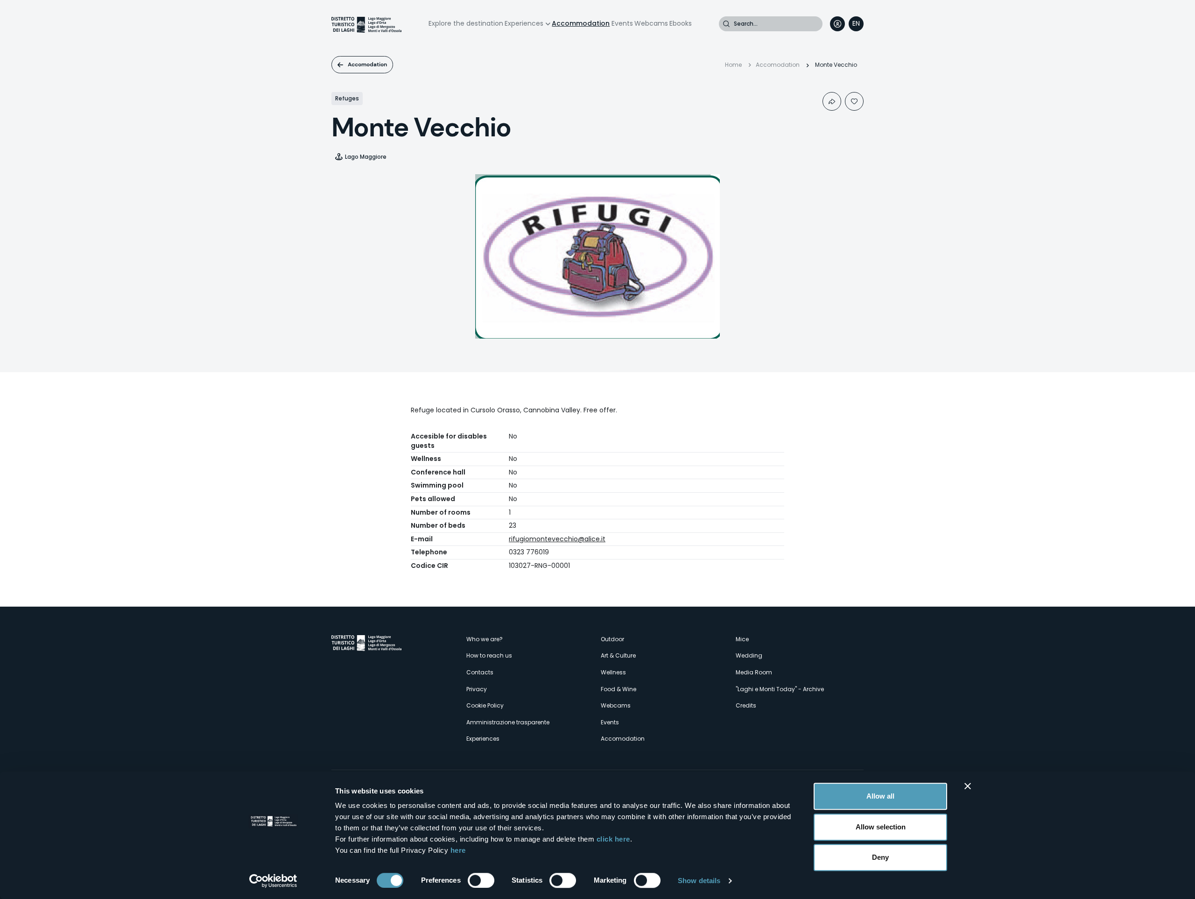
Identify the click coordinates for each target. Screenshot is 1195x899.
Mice (742, 639)
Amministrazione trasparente (507, 722)
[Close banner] (967, 786)
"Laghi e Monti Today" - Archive (780, 689)
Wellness (613, 672)
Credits (746, 705)
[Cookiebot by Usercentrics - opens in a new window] (273, 881)
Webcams (651, 23)
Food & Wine (618, 689)
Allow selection (881, 827)
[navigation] (856, 23)
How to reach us (489, 655)
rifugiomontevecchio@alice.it (557, 539)
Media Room (754, 672)
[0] (854, 101)
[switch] (481, 880)
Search (726, 23)
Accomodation (367, 64)
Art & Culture (618, 655)
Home (733, 65)
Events (622, 23)
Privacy (476, 689)
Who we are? (484, 639)
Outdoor (612, 639)
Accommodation (581, 23)
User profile (837, 23)
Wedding (749, 655)
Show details (699, 881)
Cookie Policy (485, 705)
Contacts (479, 672)
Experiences (524, 23)
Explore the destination (466, 23)
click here (613, 839)
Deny (880, 857)
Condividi (831, 101)
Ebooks (680, 23)
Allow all (880, 796)
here (458, 850)
